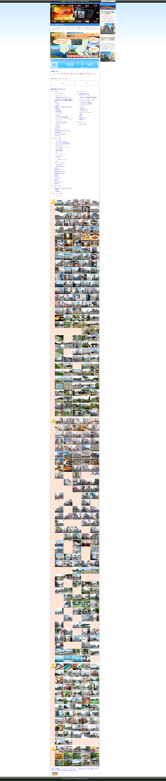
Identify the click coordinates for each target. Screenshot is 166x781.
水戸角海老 (58, 110)
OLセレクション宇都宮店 (85, 102)
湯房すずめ (81, 119)
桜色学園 (56, 174)
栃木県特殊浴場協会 (82, 93)
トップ (61, 768)
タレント (82, 107)
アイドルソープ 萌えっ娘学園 (62, 116)
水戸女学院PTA (58, 132)
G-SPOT (57, 125)
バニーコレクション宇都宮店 (86, 103)
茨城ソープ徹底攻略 (55, 768)
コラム (52, 770)
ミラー (57, 161)
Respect (56, 180)
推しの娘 (56, 167)
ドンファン (58, 157)
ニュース (73, 768)
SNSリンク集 (60, 770)
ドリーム (57, 103)
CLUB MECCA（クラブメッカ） (62, 97)
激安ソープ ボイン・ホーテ (60, 171)
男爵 (81, 114)
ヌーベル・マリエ (59, 155)
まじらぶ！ (57, 176)
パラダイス (58, 115)
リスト (65, 768)
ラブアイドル (57, 178)
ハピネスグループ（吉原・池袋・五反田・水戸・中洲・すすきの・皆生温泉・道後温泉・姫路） (64, 100)
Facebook (70, 770)
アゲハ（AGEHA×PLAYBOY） (62, 141)
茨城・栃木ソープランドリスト (58, 89)
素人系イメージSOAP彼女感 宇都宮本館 (88, 97)
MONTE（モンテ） (83, 117)
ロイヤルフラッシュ (59, 181)
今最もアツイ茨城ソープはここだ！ (64, 18)
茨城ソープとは (55, 71)
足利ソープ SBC (82, 123)
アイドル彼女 (57, 127)
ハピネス (57, 105)
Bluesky (65, 770)
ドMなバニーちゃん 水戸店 (61, 121)
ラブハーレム (57, 135)
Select (80, 115)
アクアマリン (57, 128)
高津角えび (58, 191)
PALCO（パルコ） (59, 166)
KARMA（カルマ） (58, 169)
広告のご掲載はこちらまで (92, 768)
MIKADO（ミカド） (84, 108)
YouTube (75, 770)
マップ (69, 768)
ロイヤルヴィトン (84, 110)
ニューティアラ (59, 145)
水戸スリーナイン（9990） (60, 133)
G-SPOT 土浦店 (59, 150)
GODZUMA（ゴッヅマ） (60, 173)
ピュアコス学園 (59, 148)
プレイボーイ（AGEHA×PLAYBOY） (63, 143)
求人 (56, 770)
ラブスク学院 (58, 164)
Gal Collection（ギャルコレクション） (62, 130)
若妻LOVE (57, 183)
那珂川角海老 (58, 111)
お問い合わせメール (82, 768)
